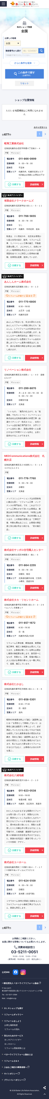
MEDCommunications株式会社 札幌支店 (24, 457)
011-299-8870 (27, 388)
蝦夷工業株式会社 (14, 143)
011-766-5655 (27, 216)
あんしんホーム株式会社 (17, 281)
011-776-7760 (27, 478)
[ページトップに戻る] (44, 1094)
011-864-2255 (27, 565)
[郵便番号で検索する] (41, 50)
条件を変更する (40, 127)
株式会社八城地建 (14, 775)
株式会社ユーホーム (15, 862)
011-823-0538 (27, 790)
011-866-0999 (27, 158)
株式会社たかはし (14, 684)
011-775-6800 (27, 301)
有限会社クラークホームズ (19, 200)
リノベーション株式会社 (17, 369)
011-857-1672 (27, 622)
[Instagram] (23, 972)
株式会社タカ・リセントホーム (21, 599)
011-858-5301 (27, 699)
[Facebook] (15, 972)
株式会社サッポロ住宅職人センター (23, 549)
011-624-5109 (27, 880)
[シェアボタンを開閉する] (44, 1087)
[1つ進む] (45, 134)
